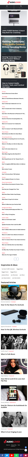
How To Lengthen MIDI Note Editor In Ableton (13, 164)
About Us (8, 445)
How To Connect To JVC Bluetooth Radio (12, 128)
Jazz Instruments (16, 278)
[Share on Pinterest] (11, 455)
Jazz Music (22, 275)
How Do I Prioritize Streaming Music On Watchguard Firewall (12, 118)
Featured (11, 351)
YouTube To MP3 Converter (8, 269)
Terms (19, 445)
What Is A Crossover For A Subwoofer (11, 123)
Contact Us (13, 446)
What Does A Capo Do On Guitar (10, 199)
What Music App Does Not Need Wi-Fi (11, 154)
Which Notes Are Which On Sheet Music (12, 133)
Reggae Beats (20, 269)
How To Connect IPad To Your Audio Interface (13, 239)
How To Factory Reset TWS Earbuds (11, 174)
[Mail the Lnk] (25, 455)
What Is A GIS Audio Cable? (9, 219)
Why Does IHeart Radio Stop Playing (11, 194)
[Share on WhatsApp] (16, 455)
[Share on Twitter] (7, 455)
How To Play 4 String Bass (8, 214)
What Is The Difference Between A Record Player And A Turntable (12, 98)
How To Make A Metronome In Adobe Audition (13, 229)
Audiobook (13, 402)
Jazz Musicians (14, 275)
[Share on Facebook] (2, 455)
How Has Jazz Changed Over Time (10, 189)
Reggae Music (13, 272)
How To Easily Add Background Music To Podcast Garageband (12, 209)
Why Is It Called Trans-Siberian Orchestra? (13, 234)
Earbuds (13, 302)
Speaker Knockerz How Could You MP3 (11, 224)
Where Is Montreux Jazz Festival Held (11, 204)
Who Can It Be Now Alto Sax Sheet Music (12, 244)
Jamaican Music (5, 275)
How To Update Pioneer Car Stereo (10, 179)
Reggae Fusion (5, 272)
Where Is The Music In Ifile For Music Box (12, 144)
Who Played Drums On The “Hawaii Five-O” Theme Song (12, 159)
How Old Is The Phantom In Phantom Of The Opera (13, 113)
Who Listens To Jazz (7, 169)
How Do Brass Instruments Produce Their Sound (12, 184)
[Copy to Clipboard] (21, 455)
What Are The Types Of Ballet (9, 254)
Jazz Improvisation (6, 278)
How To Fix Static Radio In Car (9, 149)
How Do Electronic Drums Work (10, 93)
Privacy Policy (13, 445)
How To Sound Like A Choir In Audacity (12, 108)
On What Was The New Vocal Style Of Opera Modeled (13, 249)
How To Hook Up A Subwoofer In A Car (11, 103)
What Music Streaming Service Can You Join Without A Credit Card (13, 138)
